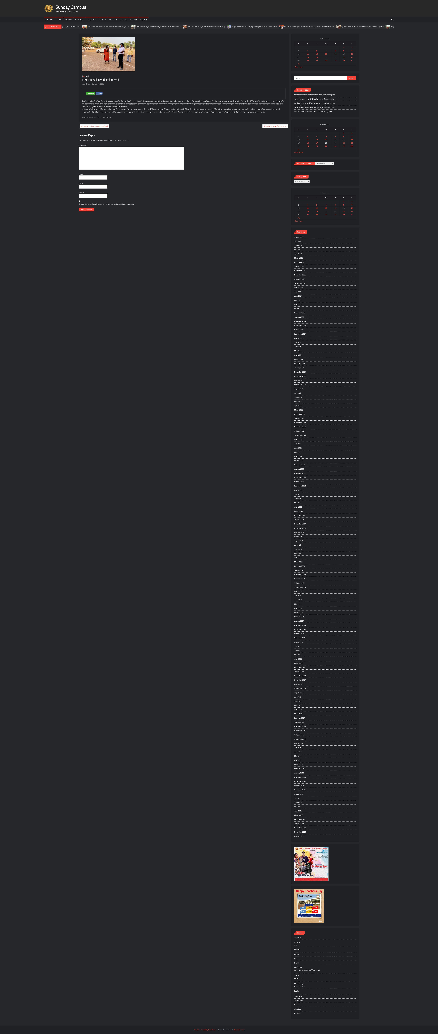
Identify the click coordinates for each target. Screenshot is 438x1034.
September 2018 (300, 638)
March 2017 (298, 714)
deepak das (86, 84)
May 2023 (297, 401)
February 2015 (299, 819)
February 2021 (299, 515)
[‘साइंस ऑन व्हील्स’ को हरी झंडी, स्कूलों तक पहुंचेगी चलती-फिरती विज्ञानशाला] (184, 27)
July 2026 (297, 241)
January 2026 (299, 266)
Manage (297, 949)
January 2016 (299, 773)
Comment (83, 145)
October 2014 (299, 836)
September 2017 (300, 688)
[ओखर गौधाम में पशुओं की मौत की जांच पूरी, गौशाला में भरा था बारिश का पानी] (88, 27)
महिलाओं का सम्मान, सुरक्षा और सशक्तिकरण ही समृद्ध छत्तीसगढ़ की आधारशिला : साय (265, 26)
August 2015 (298, 794)
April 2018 (298, 659)
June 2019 (298, 600)
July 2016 (297, 747)
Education (91, 20)
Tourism (133, 20)
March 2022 (298, 461)
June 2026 (298, 245)
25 (308, 60)
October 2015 (299, 785)
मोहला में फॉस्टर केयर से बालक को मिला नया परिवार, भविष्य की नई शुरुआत (314, 95)
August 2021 (298, 490)
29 (344, 60)
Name (81, 174)
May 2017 (297, 705)
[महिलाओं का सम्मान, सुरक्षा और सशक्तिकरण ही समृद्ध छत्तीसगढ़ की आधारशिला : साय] (237, 27)
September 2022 (300, 435)
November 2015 (300, 781)
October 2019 (299, 583)
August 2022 (298, 439)
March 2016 (298, 764)
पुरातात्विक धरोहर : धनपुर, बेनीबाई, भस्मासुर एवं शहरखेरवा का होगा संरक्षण (314, 103)
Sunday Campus (71, 7)
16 (352, 54)
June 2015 (298, 802)
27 (326, 60)
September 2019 (300, 587)
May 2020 (297, 553)
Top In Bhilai (298, 1000)
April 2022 (298, 456)
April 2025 (298, 304)
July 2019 (297, 596)
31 (299, 64)
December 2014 (300, 828)
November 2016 (300, 731)
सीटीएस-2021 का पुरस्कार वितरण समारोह (274, 126)
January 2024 (299, 368)
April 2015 (298, 811)
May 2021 (297, 503)
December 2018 (300, 625)
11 (308, 54)
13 (326, 54)
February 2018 (299, 667)
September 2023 (300, 385)
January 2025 (299, 317)
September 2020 (300, 536)
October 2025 (299, 279)
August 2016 (298, 743)
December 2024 (300, 321)
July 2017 (297, 697)
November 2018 (300, 629)
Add (295, 945)
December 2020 (300, 524)
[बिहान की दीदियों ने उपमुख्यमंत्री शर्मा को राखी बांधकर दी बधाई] (140, 27)
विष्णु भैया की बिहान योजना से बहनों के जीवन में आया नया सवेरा (364, 26)
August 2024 (298, 338)
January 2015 (299, 823)
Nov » (301, 67)
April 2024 (298, 355)
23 (352, 57)
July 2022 (297, 444)
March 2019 (298, 612)
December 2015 (300, 777)
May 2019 (297, 604)
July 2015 (297, 798)
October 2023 (299, 380)
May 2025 (297, 300)
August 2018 (298, 642)
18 (308, 57)
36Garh (68, 20)
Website (82, 192)
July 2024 (297, 342)
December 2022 (300, 423)
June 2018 (298, 650)
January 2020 (299, 570)
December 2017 (300, 676)
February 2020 (299, 566)
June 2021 (298, 498)
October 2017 (299, 684)
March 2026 (298, 258)
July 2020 (297, 545)
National (79, 20)
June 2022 (298, 448)
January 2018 (299, 672)
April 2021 (298, 507)
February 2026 (299, 262)
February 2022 (299, 465)
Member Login (299, 984)
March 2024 (298, 359)
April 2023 (298, 406)
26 (317, 60)
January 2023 (299, 418)
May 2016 (297, 756)
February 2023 (299, 414)
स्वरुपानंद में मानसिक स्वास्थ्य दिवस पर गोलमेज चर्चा (96, 126)
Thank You (298, 996)
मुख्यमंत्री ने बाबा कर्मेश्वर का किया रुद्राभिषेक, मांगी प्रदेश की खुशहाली (318, 26)
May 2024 (297, 351)
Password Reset (299, 987)
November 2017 (300, 680)
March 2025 (298, 309)
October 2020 (299, 532)
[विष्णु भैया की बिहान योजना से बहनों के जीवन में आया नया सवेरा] (343, 27)
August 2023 (298, 389)
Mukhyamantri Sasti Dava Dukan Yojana (96, 117)
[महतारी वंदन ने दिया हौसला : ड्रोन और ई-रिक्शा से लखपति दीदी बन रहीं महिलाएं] (387, 27)
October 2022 (299, 431)
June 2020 (298, 549)
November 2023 (300, 376)
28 (335, 60)
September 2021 (300, 486)
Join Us (296, 975)
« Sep (296, 67)
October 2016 (299, 735)
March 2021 (298, 511)
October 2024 (299, 330)
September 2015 (300, 790)
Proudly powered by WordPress (205, 1030)
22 (344, 57)
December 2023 (300, 372)
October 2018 (299, 634)
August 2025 (298, 287)
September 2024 (300, 334)
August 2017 (298, 693)
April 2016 (298, 760)
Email (81, 183)
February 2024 (299, 363)
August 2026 (298, 237)
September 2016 (300, 739)
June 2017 (298, 701)
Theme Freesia (239, 1030)
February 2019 (299, 617)
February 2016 (299, 769)
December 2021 (300, 473)
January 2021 (299, 520)
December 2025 (300, 271)
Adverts (297, 942)
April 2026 (298, 254)
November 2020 (300, 528)
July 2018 (297, 646)
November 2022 (300, 427)
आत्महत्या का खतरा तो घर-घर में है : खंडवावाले (307, 970)
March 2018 (298, 663)
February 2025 (299, 313)
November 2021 (300, 477)
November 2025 (300, 275)
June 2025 (298, 296)
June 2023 (298, 397)
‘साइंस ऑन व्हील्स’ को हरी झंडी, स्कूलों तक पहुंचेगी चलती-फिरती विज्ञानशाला (209, 26)
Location (297, 1013)
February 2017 (299, 718)
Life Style (113, 20)
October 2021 (299, 482)
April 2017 (298, 710)
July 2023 (297, 393)
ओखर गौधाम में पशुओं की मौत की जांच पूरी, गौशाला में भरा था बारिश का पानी (114, 26)
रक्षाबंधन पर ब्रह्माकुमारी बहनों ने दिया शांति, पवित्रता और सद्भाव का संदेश (314, 99)
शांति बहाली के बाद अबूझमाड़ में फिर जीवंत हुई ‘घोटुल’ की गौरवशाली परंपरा (314, 107)
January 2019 (299, 621)
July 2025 (297, 292)
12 (317, 54)
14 (335, 54)
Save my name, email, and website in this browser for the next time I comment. (106, 204)
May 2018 (297, 655)
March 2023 (298, 410)
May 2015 (297, 807)
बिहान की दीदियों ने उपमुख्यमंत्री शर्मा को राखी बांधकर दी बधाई (161, 26)
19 (317, 57)
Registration (298, 978)
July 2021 (297, 494)
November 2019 (300, 579)
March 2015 (298, 815)
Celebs (123, 20)
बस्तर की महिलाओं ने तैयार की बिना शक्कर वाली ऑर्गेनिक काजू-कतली (63, 26)
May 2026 (297, 249)
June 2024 (298, 347)
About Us (49, 20)
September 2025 (300, 283)
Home (59, 20)
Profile (296, 991)
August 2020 (298, 541)
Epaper (296, 954)
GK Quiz (143, 20)
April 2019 (298, 608)
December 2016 (300, 726)
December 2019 (300, 574)
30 (352, 60)
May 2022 (297, 452)
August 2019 (298, 591)
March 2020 (298, 562)
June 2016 (298, 752)
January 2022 (299, 469)
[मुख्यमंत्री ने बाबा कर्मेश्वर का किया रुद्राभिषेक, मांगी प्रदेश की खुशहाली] (294, 27)
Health (103, 20)
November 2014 (300, 832)
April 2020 (298, 558)
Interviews (298, 967)
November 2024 (300, 325)
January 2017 (299, 722)
